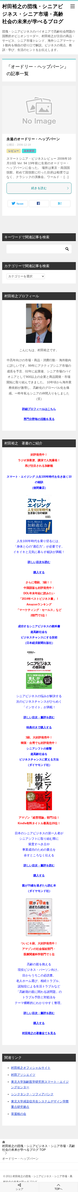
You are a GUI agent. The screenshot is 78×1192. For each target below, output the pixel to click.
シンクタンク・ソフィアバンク (32, 1094)
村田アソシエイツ (23, 1074)
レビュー (13, 150)
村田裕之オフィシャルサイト (30, 1067)
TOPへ (58, 1188)
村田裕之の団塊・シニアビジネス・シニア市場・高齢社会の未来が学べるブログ (32, 13)
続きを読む (39, 188)
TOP (38, 1147)
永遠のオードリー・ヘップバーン (33, 139)
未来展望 (29, 150)
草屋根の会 (18, 1114)
